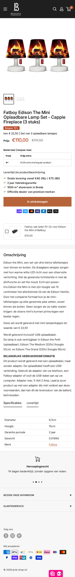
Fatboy (53, 444)
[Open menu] (5, 9)
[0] (68, 9)
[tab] (12, 403)
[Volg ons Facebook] (5, 535)
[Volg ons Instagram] (12, 535)
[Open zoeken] (55, 9)
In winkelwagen (37, 201)
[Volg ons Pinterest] (19, 535)
